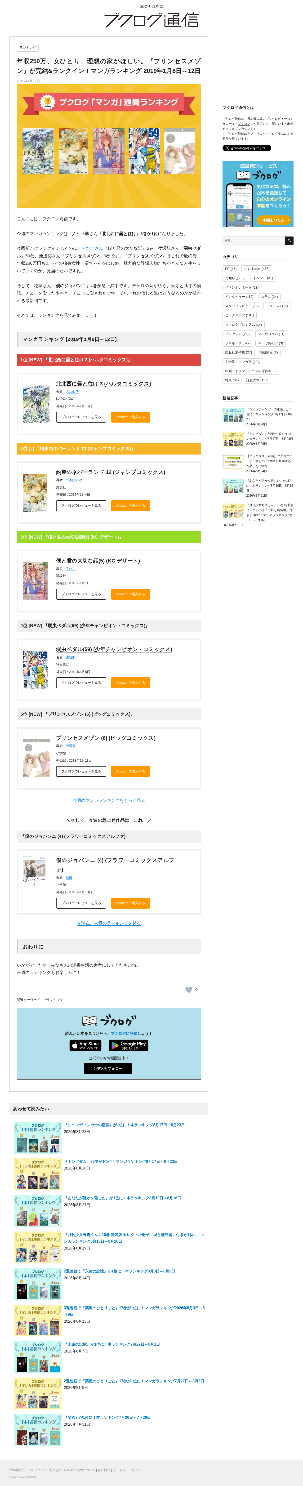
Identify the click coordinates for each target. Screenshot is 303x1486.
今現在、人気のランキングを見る (109, 923)
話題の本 (252, 380)
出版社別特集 (235, 352)
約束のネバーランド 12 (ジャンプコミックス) (110, 472)
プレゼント (233, 334)
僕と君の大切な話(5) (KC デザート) (98, 561)
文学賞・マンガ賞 (238, 362)
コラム (266, 297)
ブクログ (244, 123)
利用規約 (55, 1470)
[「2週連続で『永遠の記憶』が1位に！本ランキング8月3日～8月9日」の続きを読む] (38, 1286)
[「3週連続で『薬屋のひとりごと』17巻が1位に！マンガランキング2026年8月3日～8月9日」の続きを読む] (38, 1323)
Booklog (31, 1476)
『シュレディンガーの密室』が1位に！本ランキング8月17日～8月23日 (124, 1125)
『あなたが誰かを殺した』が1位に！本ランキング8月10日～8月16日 (122, 1198)
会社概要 (104, 1470)
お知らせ (231, 278)
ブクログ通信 (151, 19)
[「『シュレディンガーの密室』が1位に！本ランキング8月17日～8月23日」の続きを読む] (38, 1140)
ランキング (27, 47)
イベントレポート (238, 287)
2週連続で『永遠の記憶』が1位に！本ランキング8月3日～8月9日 (119, 1271)
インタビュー (235, 297)
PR (227, 269)
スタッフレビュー (238, 306)
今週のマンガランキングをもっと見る (109, 800)
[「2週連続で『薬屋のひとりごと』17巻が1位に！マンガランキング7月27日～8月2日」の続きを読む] (38, 1396)
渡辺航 (71, 657)
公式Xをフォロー (108, 1069)
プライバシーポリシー (128, 1470)
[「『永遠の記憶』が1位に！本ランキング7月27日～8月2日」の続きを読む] (38, 1359)
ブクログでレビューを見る (81, 417)
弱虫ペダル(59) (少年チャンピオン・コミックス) (114, 649)
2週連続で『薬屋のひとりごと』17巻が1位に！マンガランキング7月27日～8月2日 (134, 1381)
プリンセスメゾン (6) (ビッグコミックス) (106, 738)
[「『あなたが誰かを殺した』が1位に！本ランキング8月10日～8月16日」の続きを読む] (38, 1213)
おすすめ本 (252, 269)
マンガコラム (268, 334)
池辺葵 (71, 746)
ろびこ (71, 569)
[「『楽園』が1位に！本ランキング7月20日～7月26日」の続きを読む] (38, 1432)
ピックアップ (235, 315)
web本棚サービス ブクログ (28, 1470)
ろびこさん (92, 248)
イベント (259, 278)
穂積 (69, 877)
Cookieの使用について (79, 1470)
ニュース (272, 306)
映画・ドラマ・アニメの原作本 (248, 371)
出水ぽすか (74, 480)
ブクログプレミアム (240, 324)
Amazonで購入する (130, 417)
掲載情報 (266, 352)
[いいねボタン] (188, 989)
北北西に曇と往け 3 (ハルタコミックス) (103, 384)
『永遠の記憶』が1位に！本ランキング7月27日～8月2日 (112, 1344)
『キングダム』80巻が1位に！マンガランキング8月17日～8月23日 (121, 1162)
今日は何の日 (268, 343)
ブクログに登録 (124, 1033)
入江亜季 (72, 391)
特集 (228, 380)
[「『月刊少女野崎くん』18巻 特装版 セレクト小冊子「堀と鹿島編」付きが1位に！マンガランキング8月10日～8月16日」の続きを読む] (38, 1249)
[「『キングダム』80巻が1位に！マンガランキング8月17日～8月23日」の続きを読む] (38, 1176)
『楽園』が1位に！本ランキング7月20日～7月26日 (107, 1417)
